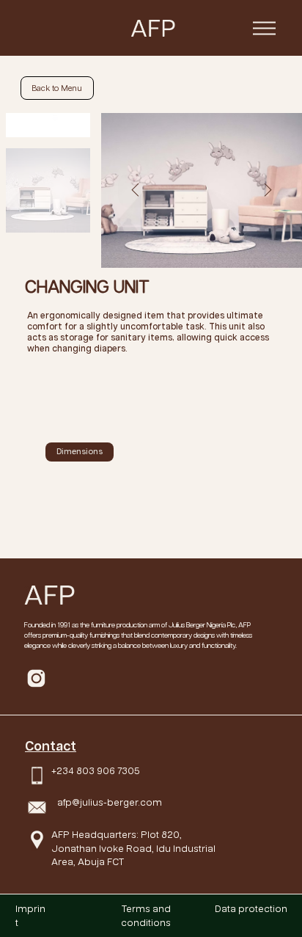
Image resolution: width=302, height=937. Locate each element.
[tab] (79, 451)
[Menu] (264, 28)
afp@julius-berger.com (109, 803)
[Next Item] (268, 190)
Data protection (251, 909)
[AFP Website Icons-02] (36, 678)
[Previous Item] (135, 190)
